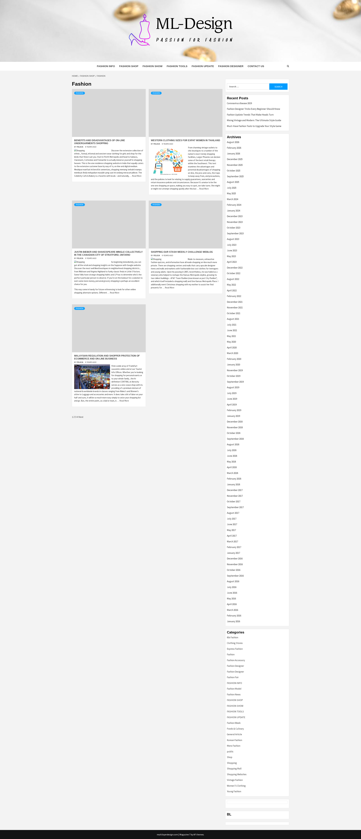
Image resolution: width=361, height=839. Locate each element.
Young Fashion (234, 791)
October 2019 (233, 376)
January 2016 (233, 621)
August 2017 (233, 512)
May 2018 (231, 461)
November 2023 (235, 222)
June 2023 (232, 250)
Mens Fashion (233, 745)
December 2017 (235, 490)
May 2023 (231, 256)
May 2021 (231, 336)
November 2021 (235, 307)
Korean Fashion (234, 740)
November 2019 (235, 370)
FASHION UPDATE (203, 66)
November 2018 (235, 427)
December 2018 (235, 421)
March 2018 (232, 473)
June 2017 (232, 524)
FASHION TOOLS (177, 66)
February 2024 (234, 204)
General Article (234, 734)
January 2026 (233, 153)
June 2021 (232, 330)
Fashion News (234, 694)
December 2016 (235, 558)
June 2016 (232, 592)
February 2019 (234, 410)
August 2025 (233, 182)
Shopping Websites (236, 774)
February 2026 (234, 147)
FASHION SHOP (128, 66)
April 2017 (232, 535)
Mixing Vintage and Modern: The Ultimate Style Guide (254, 120)
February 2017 (234, 547)
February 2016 (234, 615)
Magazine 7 (185, 834)
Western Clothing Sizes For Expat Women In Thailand (185, 140)
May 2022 (231, 284)
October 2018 (233, 433)
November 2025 (235, 165)
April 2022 (232, 290)
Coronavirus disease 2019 (239, 103)
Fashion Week (234, 722)
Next (81, 417)
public (230, 751)
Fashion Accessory (236, 660)
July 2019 (231, 393)
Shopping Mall (234, 768)
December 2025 (235, 159)
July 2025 (231, 187)
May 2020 (231, 341)
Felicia (80, 147)
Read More (136, 176)
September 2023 (235, 233)
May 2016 (231, 598)
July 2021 (231, 324)
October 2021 (233, 313)
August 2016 (233, 581)
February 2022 (234, 296)
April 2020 (232, 347)
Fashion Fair (233, 677)
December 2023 (235, 216)
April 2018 (232, 467)
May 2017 (231, 530)
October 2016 (233, 569)
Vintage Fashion (235, 780)
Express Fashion (235, 648)
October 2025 (233, 170)
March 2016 (232, 610)
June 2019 (232, 398)
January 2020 (233, 364)
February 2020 (234, 358)
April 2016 (232, 604)
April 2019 (232, 404)
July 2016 (231, 587)
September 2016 (235, 575)
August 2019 (233, 387)
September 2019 (235, 381)
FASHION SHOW (152, 66)
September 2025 (235, 176)
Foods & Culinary (235, 728)
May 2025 (231, 193)
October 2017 (233, 501)
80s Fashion (232, 637)
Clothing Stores (235, 643)
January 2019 (233, 416)
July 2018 (231, 450)
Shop (229, 757)
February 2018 (234, 478)
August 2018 (233, 444)
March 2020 (232, 353)
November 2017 (235, 495)
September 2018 (235, 438)
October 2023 (233, 227)
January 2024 (233, 210)
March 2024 (232, 199)
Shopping (232, 762)
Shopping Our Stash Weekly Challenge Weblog (182, 252)
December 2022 (235, 267)
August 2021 (233, 318)
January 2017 (233, 552)
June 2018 (232, 455)
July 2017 (231, 518)
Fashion (79, 93)
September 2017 (235, 507)
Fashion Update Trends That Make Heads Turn (250, 114)
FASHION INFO (106, 66)
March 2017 (232, 541)
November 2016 (235, 564)
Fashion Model (234, 688)
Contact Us (256, 66)
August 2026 (233, 142)
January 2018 (233, 484)
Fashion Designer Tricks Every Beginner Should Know (253, 108)
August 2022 (233, 279)
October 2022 (233, 273)
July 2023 (231, 244)
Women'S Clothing (236, 785)
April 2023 (232, 261)
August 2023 (233, 239)
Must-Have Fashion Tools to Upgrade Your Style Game (254, 126)
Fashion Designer (230, 66)
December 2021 (235, 301)
